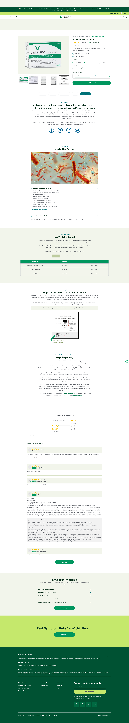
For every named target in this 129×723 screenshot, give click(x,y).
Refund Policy (21, 715)
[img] (35, 449)
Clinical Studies (22, 682)
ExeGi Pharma (44, 685)
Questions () (39, 443)
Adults (55, 256)
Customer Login (60, 682)
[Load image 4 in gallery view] (54, 80)
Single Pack (78, 62)
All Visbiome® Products (83, 36)
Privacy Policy (30, 715)
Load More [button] (64, 562)
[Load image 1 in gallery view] (23, 80)
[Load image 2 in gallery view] (33, 80)
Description (43, 94)
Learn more (91, 698)
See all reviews (55, 431)
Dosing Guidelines (64, 94)
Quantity (74, 66)
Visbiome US (44, 682)
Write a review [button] (80, 436)
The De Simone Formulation (25, 685)
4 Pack (104, 62)
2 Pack (91, 62)
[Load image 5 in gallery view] (64, 80)
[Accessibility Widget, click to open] (126, 361)
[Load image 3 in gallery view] (43, 80)
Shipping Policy (85, 94)
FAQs (58, 688)
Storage (75, 94)
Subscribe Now (89, 691)
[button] (126, 17)
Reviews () (30, 443)
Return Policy (21, 690)
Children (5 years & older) (68, 256)
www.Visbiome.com (70, 393)
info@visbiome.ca (77, 395)
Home (74, 36)
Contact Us (59, 685)
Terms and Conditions (23, 688)
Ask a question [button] (95, 436)
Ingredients (53, 94)
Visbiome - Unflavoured (97, 36)
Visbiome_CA (108, 715)
